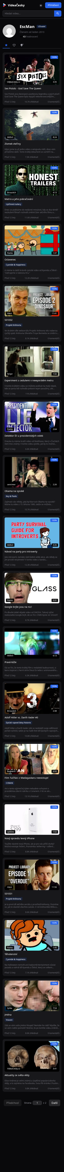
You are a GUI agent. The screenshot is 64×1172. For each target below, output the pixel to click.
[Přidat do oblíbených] (8, 58)
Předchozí (12, 1103)
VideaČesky (16, 5)
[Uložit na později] (14, 58)
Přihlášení (53, 5)
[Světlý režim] (41, 5)
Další (55, 1103)
